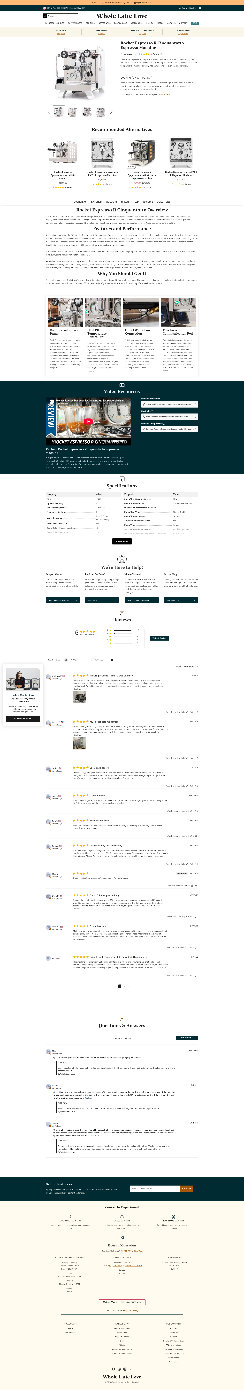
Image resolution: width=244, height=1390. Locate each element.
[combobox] (62, 16)
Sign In (70, 1328)
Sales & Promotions (122, 1328)
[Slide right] (111, 112)
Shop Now (61, 34)
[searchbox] (55, 660)
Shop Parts (92, 600)
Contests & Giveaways (122, 1353)
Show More (122, 541)
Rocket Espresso (129, 54)
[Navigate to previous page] (115, 986)
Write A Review (159, 638)
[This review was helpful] (191, 712)
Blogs (122, 1341)
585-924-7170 (125, 1251)
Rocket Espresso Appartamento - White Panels (63, 175)
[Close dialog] (40, 667)
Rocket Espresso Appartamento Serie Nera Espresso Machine (142, 175)
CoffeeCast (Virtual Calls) (173, 1353)
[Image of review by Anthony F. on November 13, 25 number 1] (79, 697)
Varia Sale (61, 31)
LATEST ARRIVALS (183, 31)
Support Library (115, 1266)
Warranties (122, 1332)
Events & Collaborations (173, 1341)
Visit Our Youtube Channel (138, 600)
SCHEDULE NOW (22, 719)
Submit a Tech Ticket (133, 1266)
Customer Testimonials (173, 1349)
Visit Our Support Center (59, 600)
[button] (170, 404)
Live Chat (138, 1251)
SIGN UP (186, 1188)
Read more (78, 689)
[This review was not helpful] (195, 712)
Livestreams (173, 1358)
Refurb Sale (101, 31)
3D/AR (132, 167)
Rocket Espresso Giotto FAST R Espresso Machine (181, 174)
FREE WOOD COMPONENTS (142, 31)
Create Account (70, 1332)
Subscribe (173, 1362)
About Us (173, 1328)
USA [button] (47, 8)
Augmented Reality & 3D (122, 1349)
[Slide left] (49, 112)
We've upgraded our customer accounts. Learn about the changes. (122, 3)
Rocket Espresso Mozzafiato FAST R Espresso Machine (102, 174)
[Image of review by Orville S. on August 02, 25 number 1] (79, 743)
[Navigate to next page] (128, 986)
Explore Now (183, 34)
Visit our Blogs (173, 600)
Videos (122, 1345)
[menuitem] (70, 1328)
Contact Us (173, 1332)
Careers (173, 1337)
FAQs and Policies (173, 1345)
